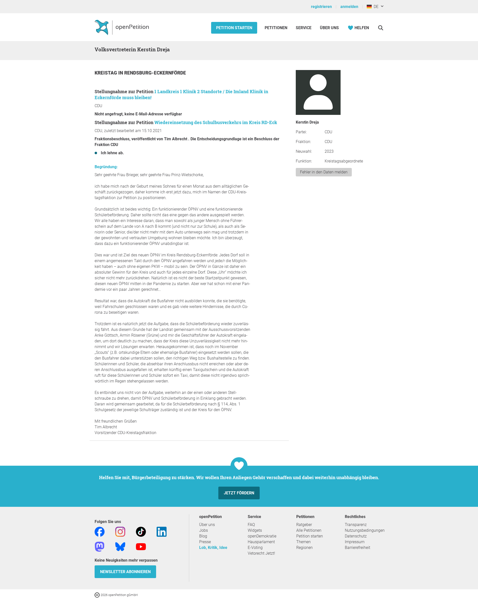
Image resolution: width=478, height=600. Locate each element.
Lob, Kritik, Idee (213, 547)
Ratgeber (304, 524)
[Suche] (380, 28)
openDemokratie (262, 536)
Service (303, 27)
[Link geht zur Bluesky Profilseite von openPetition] (120, 546)
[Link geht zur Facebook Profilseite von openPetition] (100, 531)
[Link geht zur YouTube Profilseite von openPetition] (141, 546)
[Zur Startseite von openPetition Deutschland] (122, 27)
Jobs (203, 530)
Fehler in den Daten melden (324, 172)
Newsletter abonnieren (125, 571)
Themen (303, 541)
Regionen (304, 547)
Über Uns (329, 27)
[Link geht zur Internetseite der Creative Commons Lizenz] (98, 594)
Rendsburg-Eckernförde (155, 73)
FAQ (251, 524)
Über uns (207, 524)
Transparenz (356, 524)
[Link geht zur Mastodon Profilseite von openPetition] (100, 546)
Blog (203, 536)
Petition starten (234, 27)
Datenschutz (356, 536)
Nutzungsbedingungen (365, 530)
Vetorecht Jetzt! (261, 553)
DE (375, 6)
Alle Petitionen (308, 530)
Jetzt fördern (239, 493)
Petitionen (276, 27)
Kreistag (106, 73)
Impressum (354, 541)
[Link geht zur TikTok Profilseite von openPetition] (141, 531)
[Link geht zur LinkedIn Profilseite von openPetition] (162, 531)
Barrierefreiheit (357, 547)
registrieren (321, 6)
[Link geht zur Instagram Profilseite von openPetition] (120, 531)
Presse (205, 541)
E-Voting (255, 547)
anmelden (349, 6)
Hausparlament (261, 541)
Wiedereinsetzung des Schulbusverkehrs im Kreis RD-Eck (215, 122)
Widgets (255, 530)
